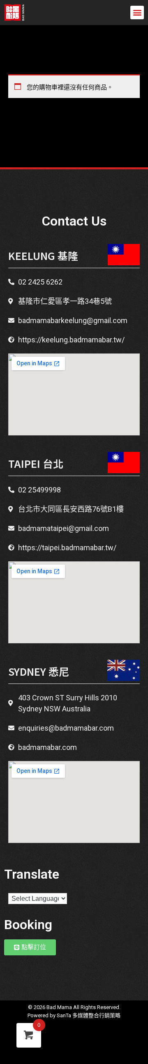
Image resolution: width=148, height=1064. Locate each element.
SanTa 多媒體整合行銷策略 (88, 1015)
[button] (137, 12)
